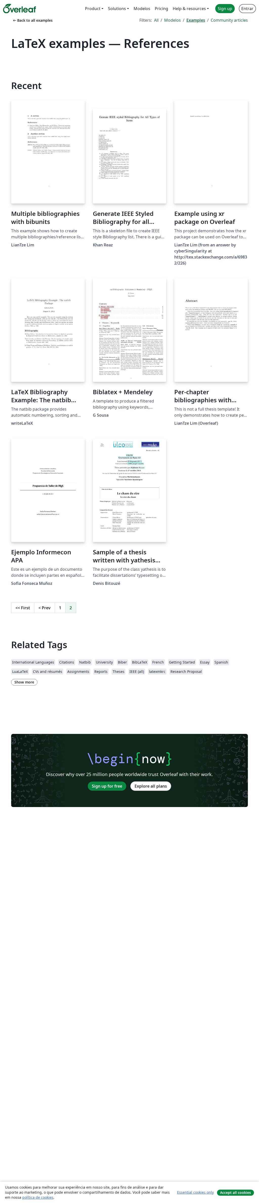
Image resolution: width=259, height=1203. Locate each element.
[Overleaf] (19, 8)
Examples (195, 20)
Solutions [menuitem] (117, 8)
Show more (24, 682)
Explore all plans (151, 786)
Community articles (229, 20)
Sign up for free (107, 786)
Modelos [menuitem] (142, 8)
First (22, 608)
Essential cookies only (195, 1192)
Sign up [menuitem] (225, 8)
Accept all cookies (235, 1192)
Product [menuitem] (92, 8)
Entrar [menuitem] (247, 8)
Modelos (172, 20)
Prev (44, 608)
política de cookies (37, 1197)
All (156, 20)
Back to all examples (32, 20)
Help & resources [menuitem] (189, 8)
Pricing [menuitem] (161, 8)
